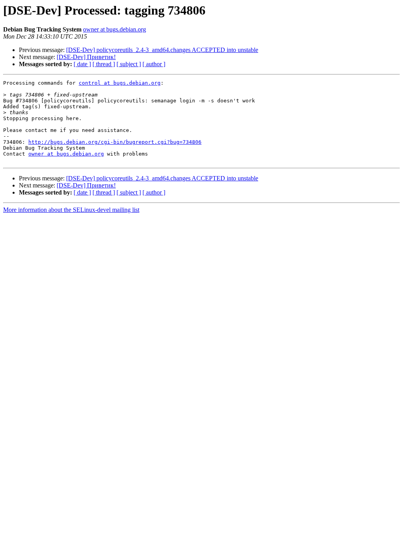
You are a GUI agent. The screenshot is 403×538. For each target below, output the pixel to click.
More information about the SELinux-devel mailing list (71, 209)
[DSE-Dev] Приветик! (86, 57)
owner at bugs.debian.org (114, 29)
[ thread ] (103, 64)
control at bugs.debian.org (120, 83)
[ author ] (153, 64)
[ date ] (82, 64)
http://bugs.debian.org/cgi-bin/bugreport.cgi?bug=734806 (115, 142)
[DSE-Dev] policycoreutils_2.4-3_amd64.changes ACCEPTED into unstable (162, 49)
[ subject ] (128, 64)
